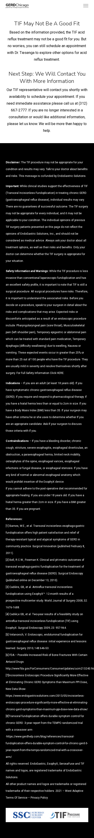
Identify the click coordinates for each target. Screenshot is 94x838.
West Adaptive (74, 790)
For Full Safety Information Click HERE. (40, 373)
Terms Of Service (16, 797)
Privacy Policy (39, 797)
